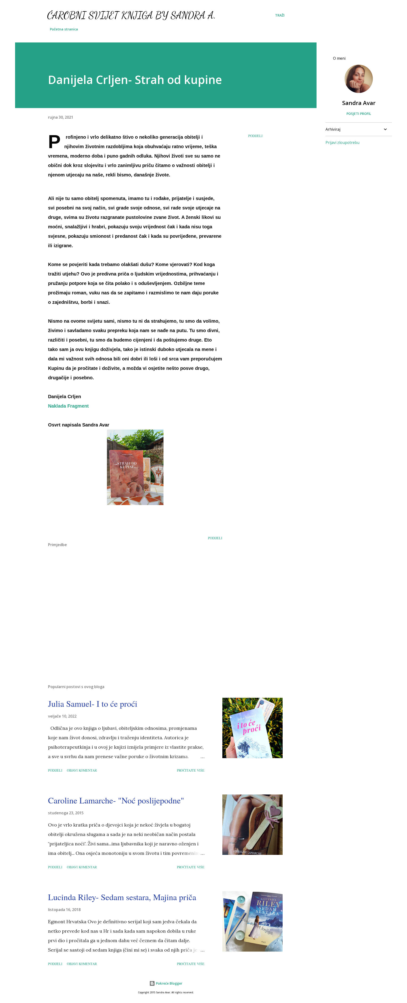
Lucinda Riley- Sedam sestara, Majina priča (122, 897)
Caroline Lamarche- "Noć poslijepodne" (116, 800)
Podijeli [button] (255, 136)
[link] (68, 406)
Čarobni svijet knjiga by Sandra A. (131, 15)
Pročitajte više (190, 770)
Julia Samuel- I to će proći (92, 703)
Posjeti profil (358, 113)
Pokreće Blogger (168, 983)
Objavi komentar (82, 770)
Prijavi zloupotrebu (342, 142)
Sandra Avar (358, 103)
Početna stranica (64, 29)
